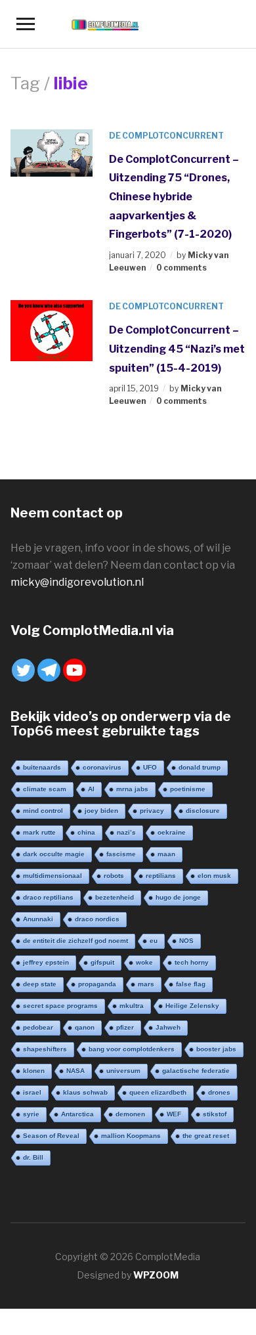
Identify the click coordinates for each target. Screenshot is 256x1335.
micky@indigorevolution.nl (77, 582)
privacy (152, 810)
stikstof (214, 1114)
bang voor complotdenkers (132, 1049)
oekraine (172, 832)
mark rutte (39, 832)
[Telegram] (48, 670)
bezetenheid (114, 897)
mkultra (131, 1005)
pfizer (125, 1027)
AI (91, 789)
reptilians (161, 875)
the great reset (205, 1135)
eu (154, 940)
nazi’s (126, 832)
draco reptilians (48, 897)
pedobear (38, 1027)
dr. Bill (33, 1157)
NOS (186, 940)
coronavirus (102, 767)
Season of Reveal (51, 1135)
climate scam (44, 789)
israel (32, 1092)
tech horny (192, 962)
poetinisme (187, 789)
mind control (43, 810)
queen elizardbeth (157, 1092)
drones (219, 1092)
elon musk (214, 875)
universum (123, 1070)
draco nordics (97, 919)
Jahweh (168, 1027)
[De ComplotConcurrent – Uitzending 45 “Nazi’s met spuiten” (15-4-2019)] (52, 330)
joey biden (101, 810)
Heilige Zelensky (192, 1005)
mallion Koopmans (131, 1135)
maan (166, 854)
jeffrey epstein (46, 962)
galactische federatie (196, 1070)
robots (114, 875)
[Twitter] (23, 670)
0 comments (181, 268)
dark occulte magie (54, 854)
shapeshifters (45, 1049)
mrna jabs (132, 789)
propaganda (97, 984)
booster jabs (216, 1049)
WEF (174, 1114)
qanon (85, 1027)
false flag (190, 984)
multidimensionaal (52, 875)
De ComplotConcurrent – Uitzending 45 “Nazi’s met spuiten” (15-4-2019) (177, 349)
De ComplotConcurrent (166, 136)
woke (144, 962)
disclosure (203, 810)
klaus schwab (85, 1092)
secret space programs (60, 1005)
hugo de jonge (178, 897)
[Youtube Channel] (74, 670)
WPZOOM (156, 1274)
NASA (75, 1070)
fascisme (121, 854)
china (86, 832)
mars (146, 984)
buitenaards (42, 767)
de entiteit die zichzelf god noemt (75, 940)
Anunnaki (38, 919)
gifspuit (102, 962)
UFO (150, 767)
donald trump (200, 767)
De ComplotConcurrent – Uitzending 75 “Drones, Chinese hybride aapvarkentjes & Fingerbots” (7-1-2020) (174, 196)
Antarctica (77, 1114)
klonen (34, 1070)
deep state (39, 984)
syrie (31, 1114)
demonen (130, 1114)
